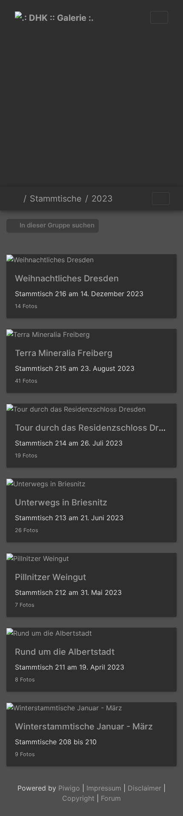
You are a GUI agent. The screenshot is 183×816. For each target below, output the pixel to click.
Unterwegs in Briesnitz (61, 502)
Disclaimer (144, 788)
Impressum (103, 788)
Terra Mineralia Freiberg (63, 353)
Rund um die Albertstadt (64, 652)
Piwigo (69, 788)
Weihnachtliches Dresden (67, 278)
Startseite (16, 198)
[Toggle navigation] (159, 17)
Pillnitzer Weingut (50, 577)
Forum (111, 798)
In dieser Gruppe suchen (56, 225)
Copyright (78, 798)
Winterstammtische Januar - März (84, 726)
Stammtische (56, 198)
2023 (102, 198)
